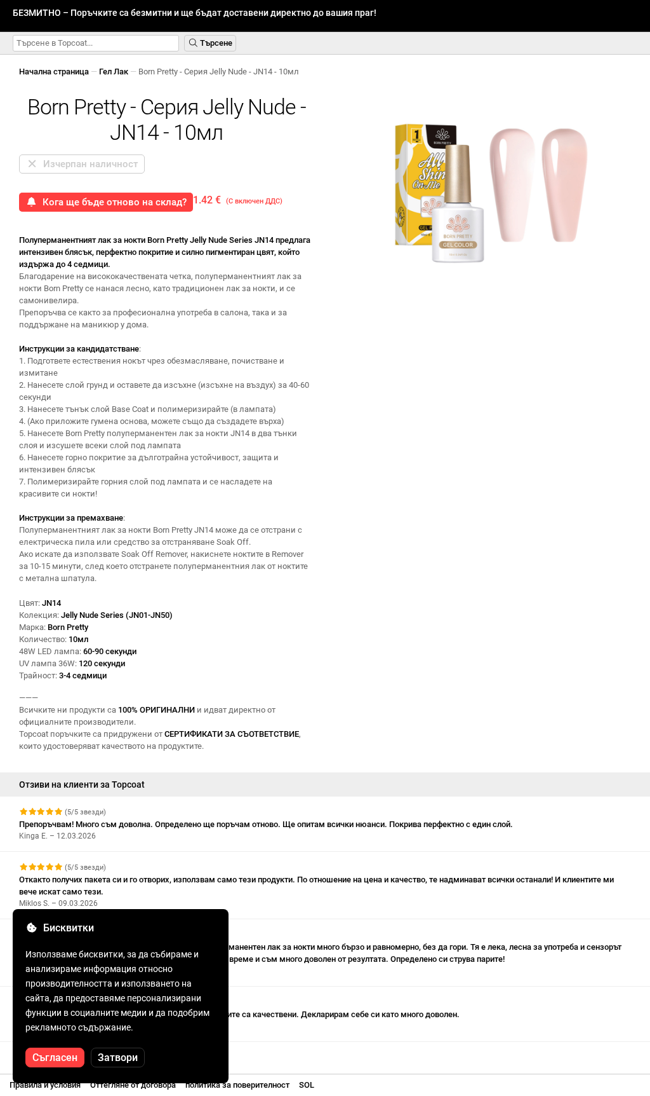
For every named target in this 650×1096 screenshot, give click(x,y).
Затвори (118, 1057)
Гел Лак (113, 71)
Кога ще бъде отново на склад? (112, 202)
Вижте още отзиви (56, 1053)
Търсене (215, 43)
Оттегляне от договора (133, 1085)
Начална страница (54, 71)
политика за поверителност (237, 1085)
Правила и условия (45, 1085)
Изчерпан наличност (88, 164)
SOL (306, 1085)
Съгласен (54, 1057)
